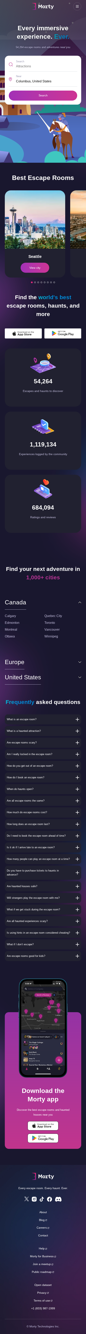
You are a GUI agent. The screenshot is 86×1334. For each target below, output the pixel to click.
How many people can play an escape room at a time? (38, 858)
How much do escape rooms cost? (27, 812)
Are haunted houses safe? (22, 886)
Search (20, 61)
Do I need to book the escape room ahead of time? (36, 835)
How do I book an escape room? (25, 777)
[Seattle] (32, 282)
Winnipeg (51, 636)
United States (23, 677)
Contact (43, 1235)
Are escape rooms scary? (22, 742)
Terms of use (42, 1300)
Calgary (10, 616)
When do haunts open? (20, 789)
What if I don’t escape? (20, 944)
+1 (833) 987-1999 (43, 1308)
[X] (26, 1199)
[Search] (9, 6)
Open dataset (43, 1285)
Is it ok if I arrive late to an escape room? (31, 847)
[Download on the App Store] (23, 333)
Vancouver (52, 629)
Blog (42, 1220)
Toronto (49, 622)
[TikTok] (42, 1199)
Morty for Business (42, 1256)
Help (42, 1248)
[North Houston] (48, 282)
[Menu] (77, 6)
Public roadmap (42, 1271)
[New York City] (51, 282)
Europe (14, 662)
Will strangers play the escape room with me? (33, 897)
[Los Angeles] (35, 282)
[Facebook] (49, 1199)
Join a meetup (42, 1264)
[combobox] (46, 81)
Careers (42, 1227)
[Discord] (58, 1199)
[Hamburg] (44, 282)
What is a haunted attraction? (24, 730)
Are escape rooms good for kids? (26, 955)
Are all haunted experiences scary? (27, 921)
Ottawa (10, 636)
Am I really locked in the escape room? (29, 754)
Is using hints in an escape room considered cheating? (38, 932)
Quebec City (53, 616)
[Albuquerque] (38, 282)
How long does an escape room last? (28, 824)
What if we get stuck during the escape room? (33, 909)
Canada (15, 602)
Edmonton (12, 622)
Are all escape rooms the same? (25, 800)
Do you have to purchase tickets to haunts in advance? (33, 872)
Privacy (41, 1292)
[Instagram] (34, 1199)
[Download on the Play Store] (62, 333)
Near (18, 76)
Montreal (11, 629)
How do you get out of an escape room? (30, 765)
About (43, 1212)
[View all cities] (54, 282)
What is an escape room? (21, 719)
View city (34, 267)
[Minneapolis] (41, 282)
